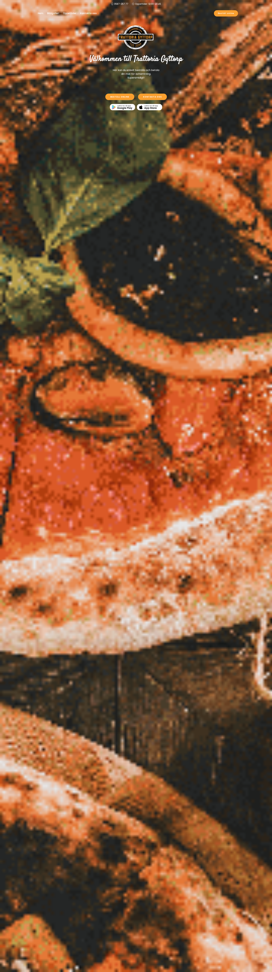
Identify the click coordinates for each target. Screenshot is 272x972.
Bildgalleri (53, 13)
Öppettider (69, 13)
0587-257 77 (121, 3)
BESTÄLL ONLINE (119, 96)
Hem (40, 13)
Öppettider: (148, 3)
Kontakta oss (88, 13)
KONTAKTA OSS (152, 96)
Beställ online (226, 13)
